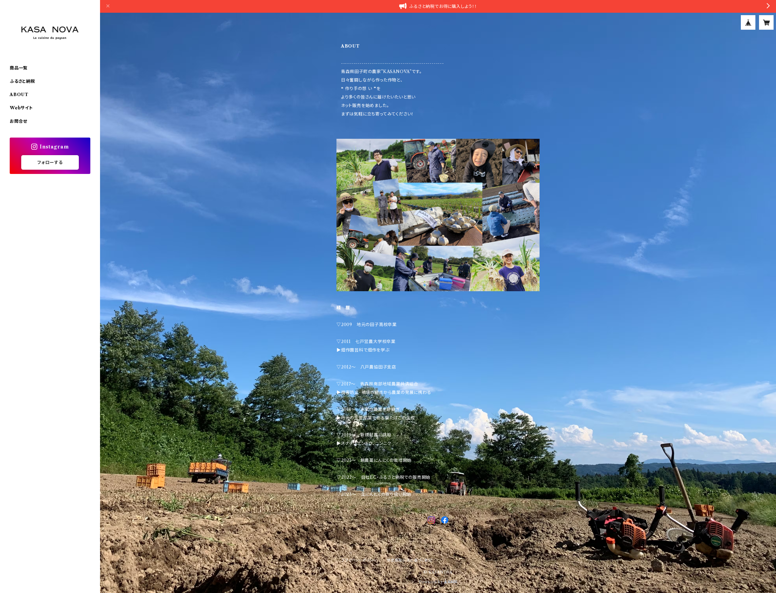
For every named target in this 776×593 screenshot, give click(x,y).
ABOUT (19, 94)
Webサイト (21, 108)
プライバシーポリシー (359, 560)
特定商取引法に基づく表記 (409, 560)
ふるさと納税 (22, 81)
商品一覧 (19, 68)
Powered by (431, 582)
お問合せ (18, 121)
